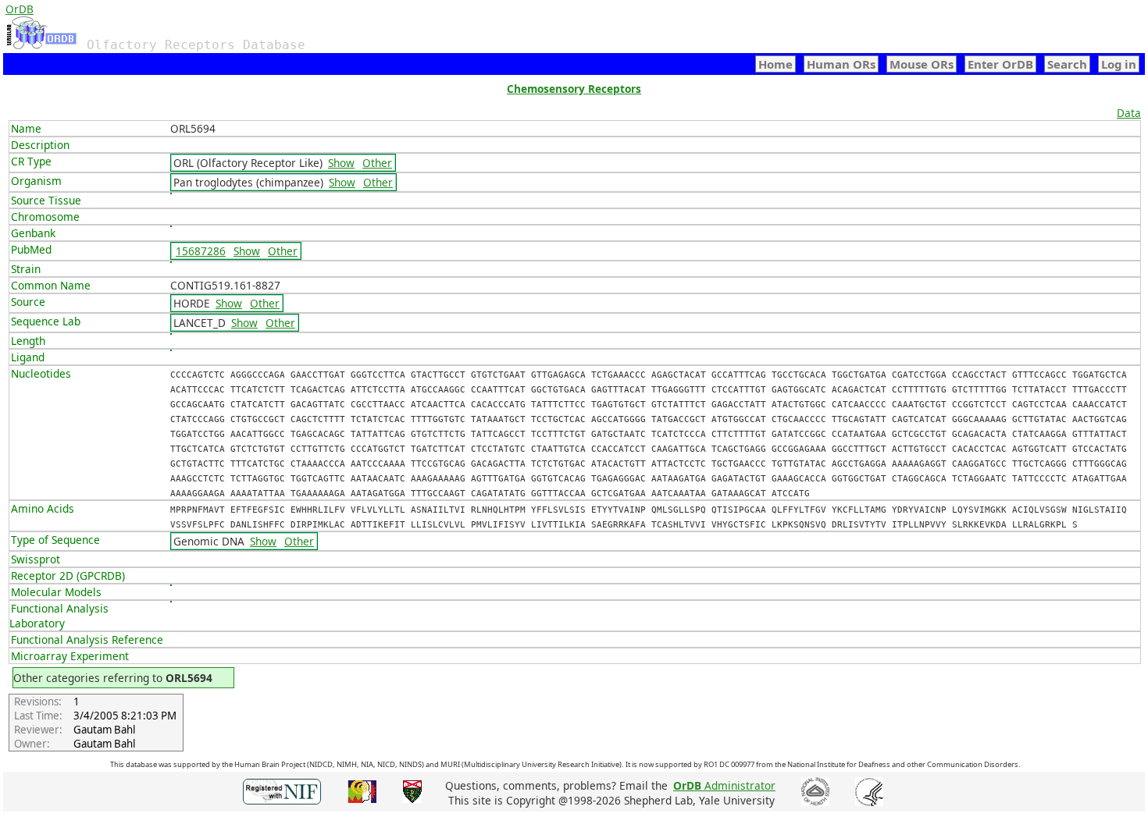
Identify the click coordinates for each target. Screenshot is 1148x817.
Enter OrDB (1000, 64)
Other (377, 162)
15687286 (201, 250)
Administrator (724, 785)
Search (1067, 64)
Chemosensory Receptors (574, 88)
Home (775, 64)
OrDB (19, 9)
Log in (1118, 64)
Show (341, 162)
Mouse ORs (922, 64)
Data (1129, 112)
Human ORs (841, 64)
